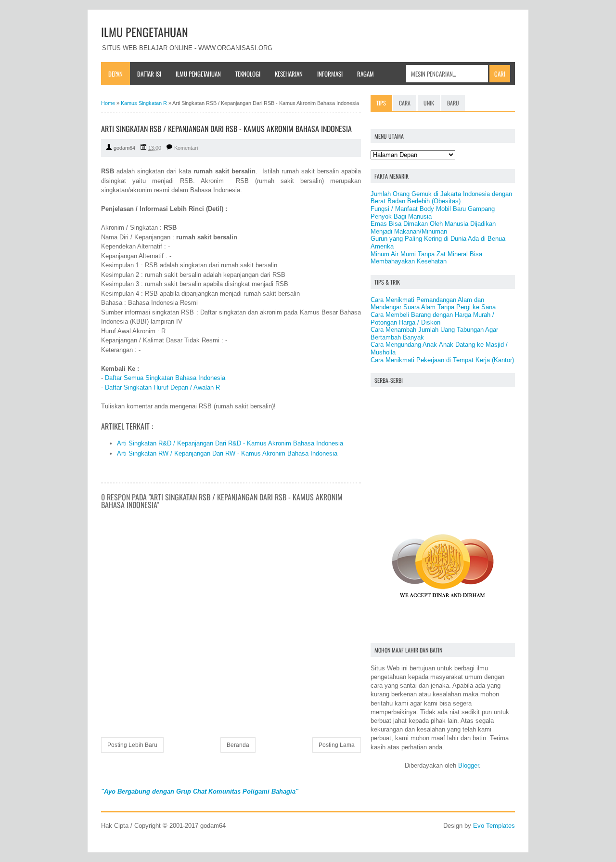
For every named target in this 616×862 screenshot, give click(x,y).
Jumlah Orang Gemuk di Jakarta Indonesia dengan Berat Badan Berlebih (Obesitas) (441, 197)
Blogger (468, 765)
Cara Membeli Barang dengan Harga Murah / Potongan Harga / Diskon (432, 318)
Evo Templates (494, 825)
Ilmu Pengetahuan (198, 73)
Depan (115, 73)
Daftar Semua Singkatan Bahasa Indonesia (165, 377)
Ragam (365, 73)
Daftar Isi (149, 73)
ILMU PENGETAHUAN (144, 31)
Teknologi (247, 73)
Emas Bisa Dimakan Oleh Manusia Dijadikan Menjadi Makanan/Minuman (433, 227)
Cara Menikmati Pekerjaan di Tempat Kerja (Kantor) (442, 360)
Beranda (238, 745)
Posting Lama (337, 745)
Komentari (186, 148)
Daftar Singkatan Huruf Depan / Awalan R (162, 387)
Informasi (330, 73)
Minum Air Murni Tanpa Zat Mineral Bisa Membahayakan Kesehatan (426, 257)
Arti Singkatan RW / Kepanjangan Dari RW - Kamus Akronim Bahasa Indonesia (227, 453)
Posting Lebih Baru (132, 745)
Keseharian (289, 73)
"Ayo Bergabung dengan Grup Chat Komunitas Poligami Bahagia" (199, 791)
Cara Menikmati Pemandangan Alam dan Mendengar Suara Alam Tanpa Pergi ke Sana (433, 303)
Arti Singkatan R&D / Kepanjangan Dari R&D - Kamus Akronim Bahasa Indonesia (230, 443)
